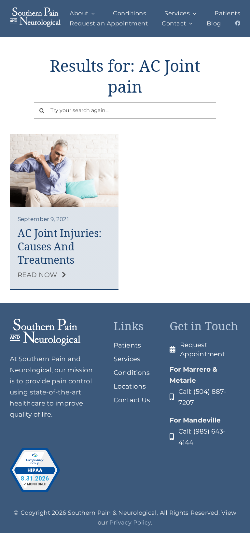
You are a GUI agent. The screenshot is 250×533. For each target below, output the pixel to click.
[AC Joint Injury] (64, 137)
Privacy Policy (130, 522)
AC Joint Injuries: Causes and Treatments (60, 246)
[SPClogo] (35, 11)
